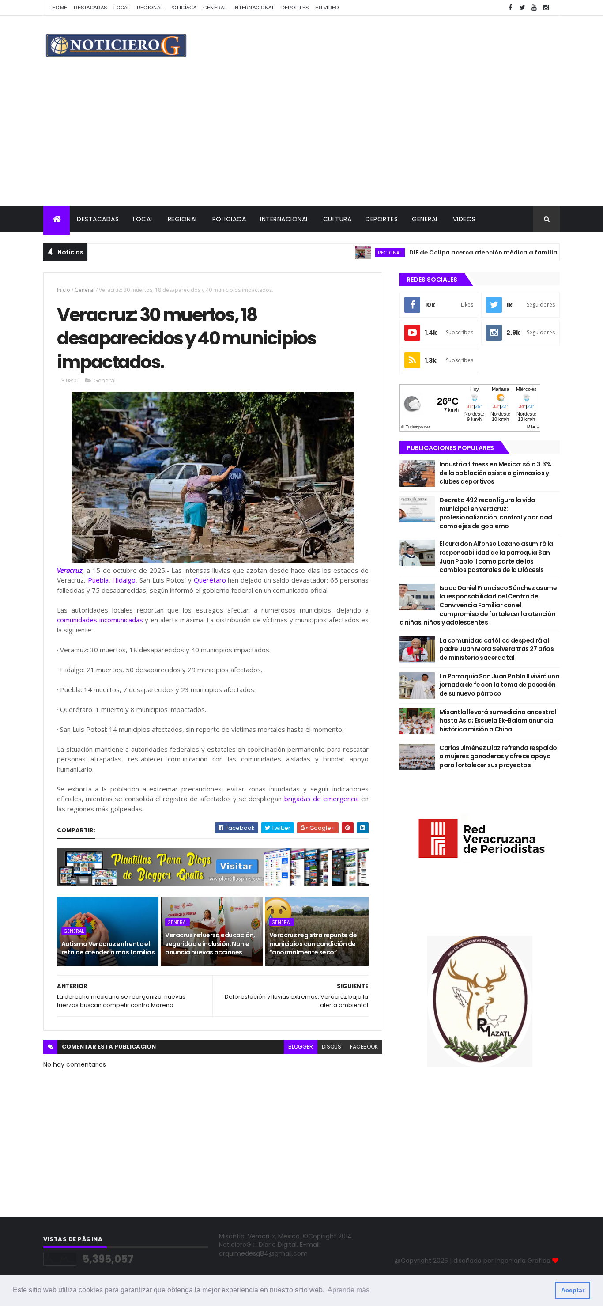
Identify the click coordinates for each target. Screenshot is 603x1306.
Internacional (254, 7)
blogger (300, 1046)
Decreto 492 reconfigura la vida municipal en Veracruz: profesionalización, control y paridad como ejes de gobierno (495, 513)
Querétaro (210, 579)
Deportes (295, 7)
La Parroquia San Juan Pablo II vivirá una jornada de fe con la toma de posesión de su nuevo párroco (499, 685)
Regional (150, 7)
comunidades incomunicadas (100, 619)
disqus (331, 1046)
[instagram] (546, 7)
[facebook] (510, 7)
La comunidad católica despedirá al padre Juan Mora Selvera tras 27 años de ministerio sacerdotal (496, 649)
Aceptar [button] (572, 1290)
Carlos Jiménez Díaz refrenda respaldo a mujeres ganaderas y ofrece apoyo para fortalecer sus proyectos (498, 756)
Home (59, 7)
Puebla (98, 579)
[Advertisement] (301, 139)
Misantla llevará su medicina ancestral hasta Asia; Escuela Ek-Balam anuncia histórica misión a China (497, 721)
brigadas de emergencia (321, 798)
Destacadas (90, 7)
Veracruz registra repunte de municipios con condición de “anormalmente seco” (313, 944)
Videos (464, 219)
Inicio (63, 290)
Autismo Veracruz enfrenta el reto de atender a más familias (108, 948)
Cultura (337, 219)
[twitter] (522, 7)
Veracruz (70, 570)
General (215, 7)
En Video (327, 7)
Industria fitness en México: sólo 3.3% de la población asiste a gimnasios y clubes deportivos (495, 473)
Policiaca (229, 219)
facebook (364, 1046)
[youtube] (534, 7)
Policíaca (183, 7)
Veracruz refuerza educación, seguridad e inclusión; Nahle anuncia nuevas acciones (210, 944)
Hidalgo (124, 579)
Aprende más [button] (348, 1290)
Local (121, 7)
